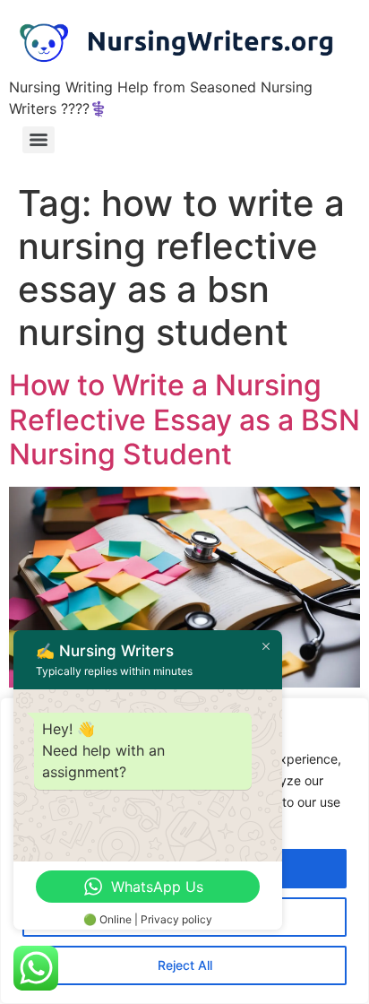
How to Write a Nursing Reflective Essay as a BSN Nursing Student (184, 420)
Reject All (185, 965)
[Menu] (38, 139)
